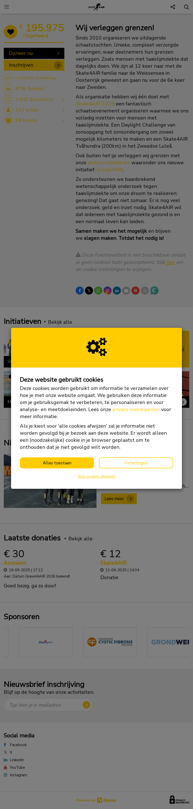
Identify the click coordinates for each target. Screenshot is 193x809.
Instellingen (136, 463)
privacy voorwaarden (136, 409)
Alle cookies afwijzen (96, 476)
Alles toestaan (57, 463)
